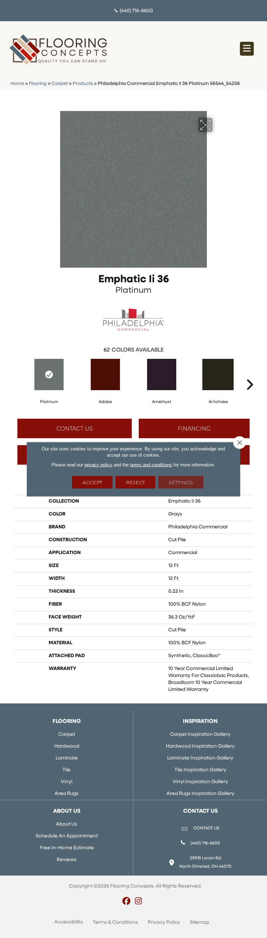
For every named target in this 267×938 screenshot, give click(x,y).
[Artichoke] (218, 374)
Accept (92, 482)
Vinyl (66, 782)
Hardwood (66, 746)
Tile (67, 770)
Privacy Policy (164, 922)
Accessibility (68, 922)
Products (83, 83)
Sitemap (199, 922)
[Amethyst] (162, 374)
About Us (66, 824)
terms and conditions (151, 464)
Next (249, 374)
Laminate (67, 758)
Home (17, 83)
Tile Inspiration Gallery (200, 770)
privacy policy (98, 464)
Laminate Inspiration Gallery (200, 758)
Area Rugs (67, 793)
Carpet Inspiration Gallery (200, 734)
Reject (135, 482)
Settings (181, 482)
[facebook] (126, 902)
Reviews (66, 859)
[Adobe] (105, 374)
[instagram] (139, 902)
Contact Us (74, 428)
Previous (17, 374)
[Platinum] (49, 374)
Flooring (38, 83)
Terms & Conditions (115, 922)
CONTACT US (206, 828)
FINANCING (194, 428)
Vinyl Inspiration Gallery (200, 782)
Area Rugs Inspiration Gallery (200, 793)
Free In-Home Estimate (67, 848)
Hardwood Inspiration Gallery (200, 746)
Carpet (59, 83)
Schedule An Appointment (67, 836)
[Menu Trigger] (247, 49)
